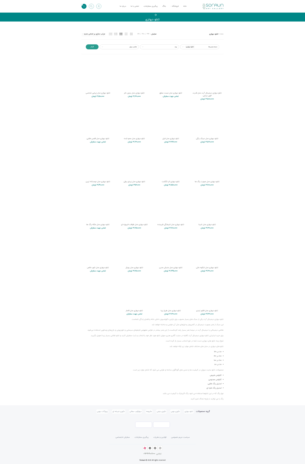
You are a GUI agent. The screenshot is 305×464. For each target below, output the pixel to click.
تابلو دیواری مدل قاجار (134, 310)
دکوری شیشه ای (118, 411)
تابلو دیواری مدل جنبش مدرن (170, 267)
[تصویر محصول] (207, 74)
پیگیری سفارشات (142, 437)
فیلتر (92, 47)
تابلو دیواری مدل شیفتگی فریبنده (170, 224)
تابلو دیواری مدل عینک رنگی (207, 138)
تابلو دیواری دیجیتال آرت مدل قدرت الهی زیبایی (207, 94)
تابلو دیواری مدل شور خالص (98, 267)
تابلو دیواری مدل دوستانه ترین (98, 181)
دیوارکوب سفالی (135, 411)
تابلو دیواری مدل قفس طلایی (97, 138)
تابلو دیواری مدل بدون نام (134, 93)
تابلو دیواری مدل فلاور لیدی (207, 310)
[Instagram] (160, 448)
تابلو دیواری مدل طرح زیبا (171, 310)
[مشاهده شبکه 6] (110, 34)
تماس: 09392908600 (152, 453)
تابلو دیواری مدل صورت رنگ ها (207, 181)
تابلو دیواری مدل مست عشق (170, 93)
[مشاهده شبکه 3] (126, 34)
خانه (222, 34)
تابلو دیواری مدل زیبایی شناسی (98, 93)
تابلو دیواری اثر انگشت (171, 181)
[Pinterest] (155, 448)
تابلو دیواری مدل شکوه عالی (207, 267)
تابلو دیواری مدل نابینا (207, 224)
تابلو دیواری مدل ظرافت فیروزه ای (134, 224)
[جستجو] (91, 6)
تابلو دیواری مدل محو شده (134, 138)
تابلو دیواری (189, 411)
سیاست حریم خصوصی (180, 437)
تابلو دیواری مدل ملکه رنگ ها (97, 224)
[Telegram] (150, 448)
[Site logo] (213, 6)
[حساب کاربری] (98, 6)
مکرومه (149, 411)
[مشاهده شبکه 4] (121, 34)
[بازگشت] (155, 15)
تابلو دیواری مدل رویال (134, 267)
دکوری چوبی (175, 411)
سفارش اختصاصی (122, 437)
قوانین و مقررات (159, 437)
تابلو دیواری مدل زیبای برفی (134, 181)
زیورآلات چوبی (102, 411)
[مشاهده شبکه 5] (115, 34)
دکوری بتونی (161, 411)
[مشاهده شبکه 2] (131, 34)
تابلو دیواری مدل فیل (170, 138)
